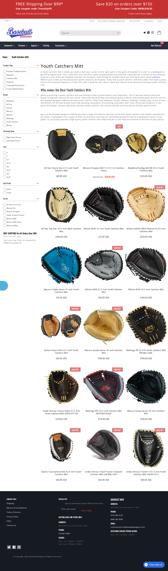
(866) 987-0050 (117, 519)
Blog (160, 21)
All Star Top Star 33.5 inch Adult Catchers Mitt (61, 230)
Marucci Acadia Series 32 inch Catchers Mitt (104, 351)
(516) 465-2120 (117, 515)
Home (5, 57)
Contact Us (11, 525)
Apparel (34, 45)
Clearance (149, 21)
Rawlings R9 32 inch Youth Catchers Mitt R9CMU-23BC (146, 351)
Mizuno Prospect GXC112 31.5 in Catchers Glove (103, 169)
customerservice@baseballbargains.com (128, 527)
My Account (134, 21)
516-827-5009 (64, 533)
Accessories (59, 45)
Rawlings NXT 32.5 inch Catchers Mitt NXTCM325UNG (104, 412)
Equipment (8, 45)
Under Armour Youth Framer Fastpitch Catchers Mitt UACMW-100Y (103, 473)
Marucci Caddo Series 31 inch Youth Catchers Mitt (61, 290)
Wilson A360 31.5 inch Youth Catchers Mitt (103, 290)
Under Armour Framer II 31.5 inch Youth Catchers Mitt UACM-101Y (146, 473)
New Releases (156, 45)
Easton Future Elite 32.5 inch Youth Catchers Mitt (61, 351)
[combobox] (90, 33)
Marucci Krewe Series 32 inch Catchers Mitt (146, 412)
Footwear (21, 45)
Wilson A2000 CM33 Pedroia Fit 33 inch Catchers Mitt (146, 230)
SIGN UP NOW (86, 511)
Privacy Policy (12, 516)
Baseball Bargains (36, 556)
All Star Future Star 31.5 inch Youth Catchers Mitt (61, 169)
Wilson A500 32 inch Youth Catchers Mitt (104, 228)
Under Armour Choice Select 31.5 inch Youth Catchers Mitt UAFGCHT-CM (61, 412)
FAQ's (9, 521)
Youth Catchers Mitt (20, 57)
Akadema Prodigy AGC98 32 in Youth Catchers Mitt (146, 169)
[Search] (118, 33)
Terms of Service (14, 512)
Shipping (10, 503)
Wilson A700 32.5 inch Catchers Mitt (146, 289)
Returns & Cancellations (17, 508)
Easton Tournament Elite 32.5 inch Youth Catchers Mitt (61, 473)
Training (46, 45)
